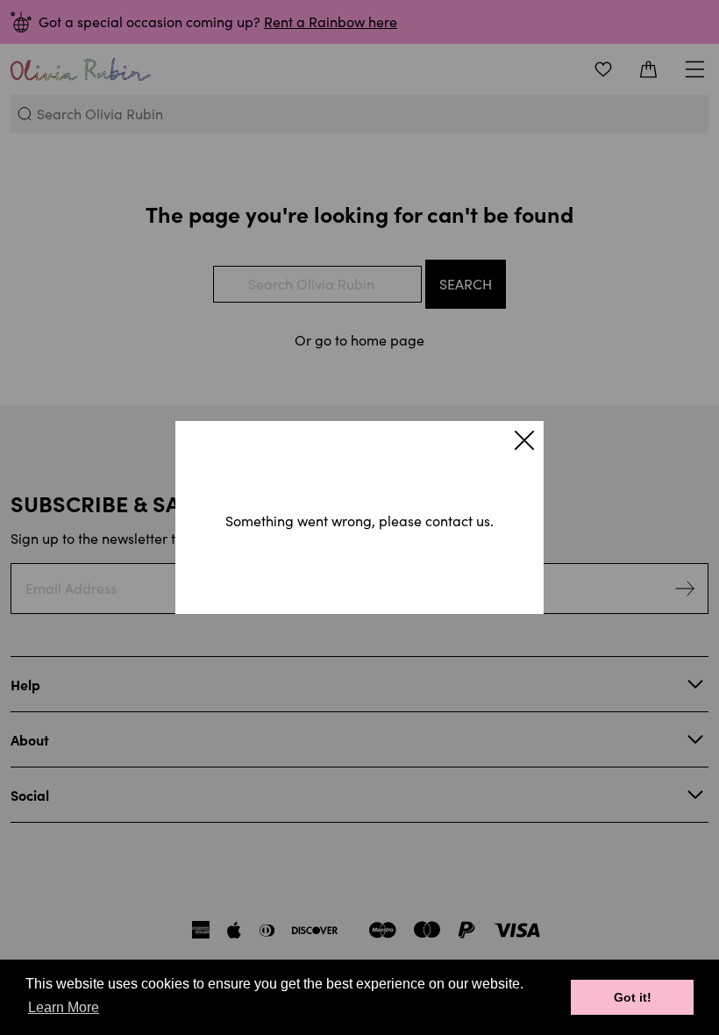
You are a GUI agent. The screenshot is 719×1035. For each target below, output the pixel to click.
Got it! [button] (632, 997)
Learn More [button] (63, 1007)
